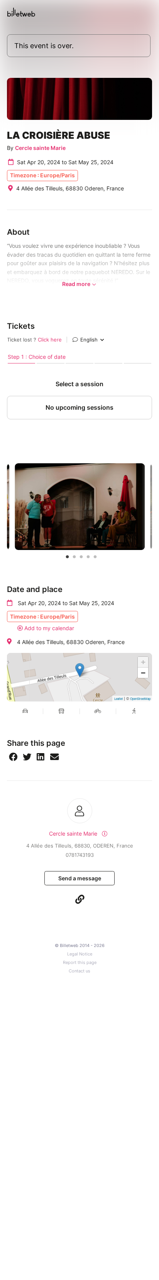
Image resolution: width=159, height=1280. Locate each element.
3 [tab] (81, 556)
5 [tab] (95, 556)
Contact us (79, 971)
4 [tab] (88, 556)
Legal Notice (79, 954)
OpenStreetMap (140, 698)
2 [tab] (74, 556)
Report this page (79, 962)
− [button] (143, 672)
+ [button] (143, 662)
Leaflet (118, 698)
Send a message (79, 878)
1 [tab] (67, 556)
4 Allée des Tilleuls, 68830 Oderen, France (71, 642)
